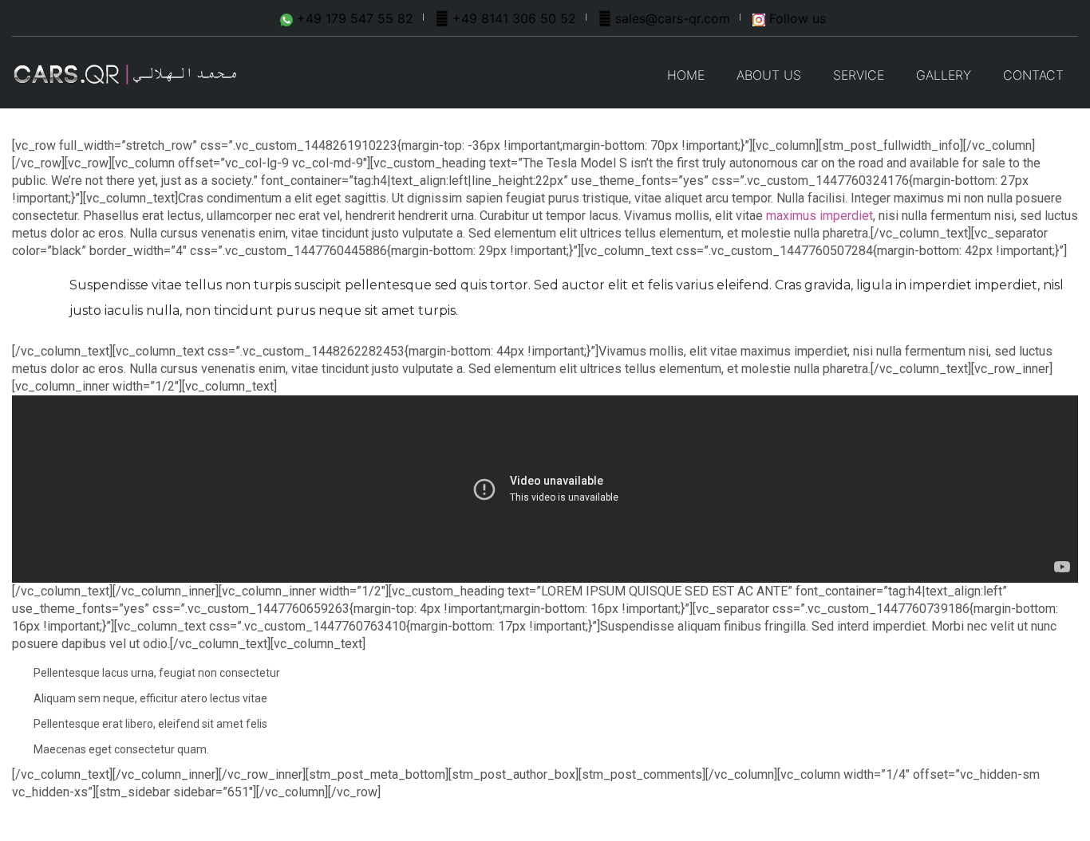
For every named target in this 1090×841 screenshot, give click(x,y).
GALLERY (943, 75)
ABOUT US (769, 75)
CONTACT (1033, 75)
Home (686, 75)
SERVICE (858, 75)
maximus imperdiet (819, 215)
